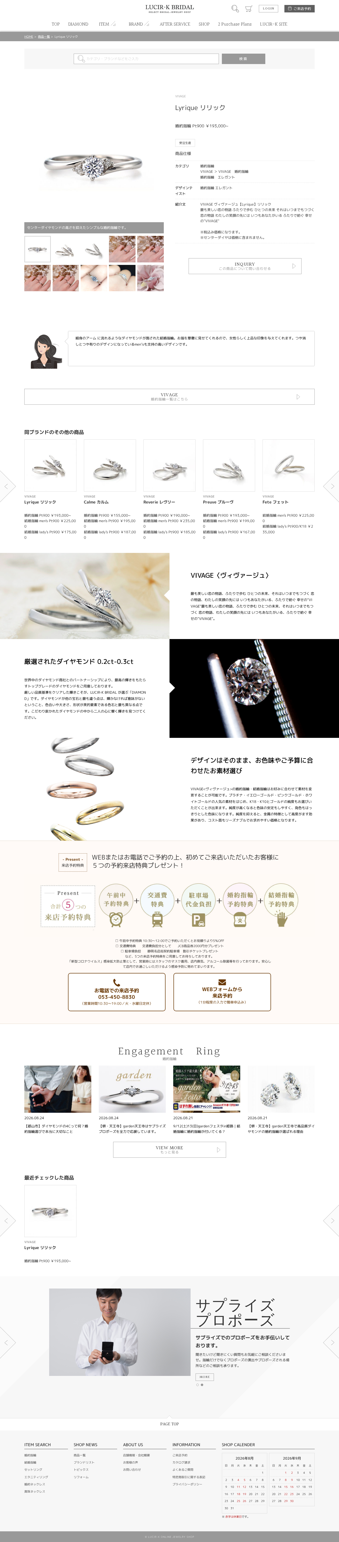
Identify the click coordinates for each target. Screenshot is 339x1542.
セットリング (33, 1470)
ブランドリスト (84, 1462)
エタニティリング (36, 1477)
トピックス (81, 1470)
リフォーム (81, 1477)
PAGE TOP (169, 1424)
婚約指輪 (30, 1455)
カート (249, 8)
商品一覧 (44, 37)
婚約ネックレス (34, 1484)
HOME (28, 37)
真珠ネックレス (34, 1491)
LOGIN (268, 8)
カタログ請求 (181, 1462)
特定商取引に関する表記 (188, 1477)
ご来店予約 (302, 8)
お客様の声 (130, 1462)
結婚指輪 (30, 1462)
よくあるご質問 (182, 1470)
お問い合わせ (132, 1470)
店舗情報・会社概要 (136, 1455)
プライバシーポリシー (187, 1484)
